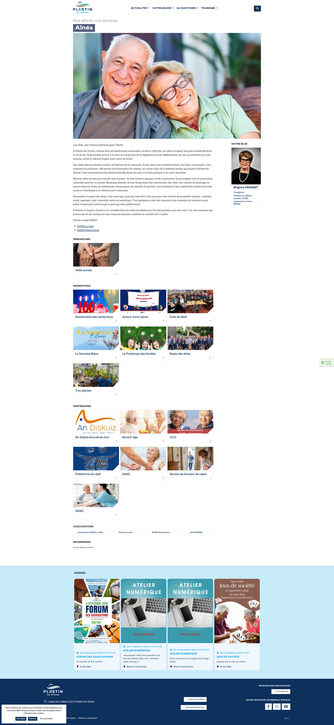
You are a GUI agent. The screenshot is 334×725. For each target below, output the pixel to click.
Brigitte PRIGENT (246, 188)
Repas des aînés (180, 354)
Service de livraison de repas (188, 474)
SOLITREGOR (196, 533)
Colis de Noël (178, 317)
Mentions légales (69, 718)
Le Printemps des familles (139, 354)
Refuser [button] (32, 719)
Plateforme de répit (88, 474)
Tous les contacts (196, 699)
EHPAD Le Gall (85, 226)
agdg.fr (286, 718)
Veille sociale (83, 270)
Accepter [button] (20, 719)
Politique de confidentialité (87, 718)
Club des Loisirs (125, 533)
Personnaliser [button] (46, 719)
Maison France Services (137, 666)
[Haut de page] (329, 720)
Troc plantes (83, 391)
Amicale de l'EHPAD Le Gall (90, 533)
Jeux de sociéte (227, 657)
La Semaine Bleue (86, 354)
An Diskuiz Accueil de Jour (92, 437)
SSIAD (79, 511)
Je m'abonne (282, 692)
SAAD (126, 474)
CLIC (173, 437)
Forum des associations (94, 657)
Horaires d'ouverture (195, 707)
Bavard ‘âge (130, 437)
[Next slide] (256, 624)
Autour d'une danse (135, 317)
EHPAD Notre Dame (88, 230)
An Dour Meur (85, 666)
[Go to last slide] (78, 624)
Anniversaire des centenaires (94, 317)
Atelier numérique (136, 651)
